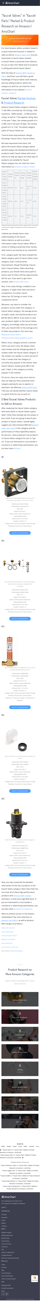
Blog (2, 1270)
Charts (3, 1220)
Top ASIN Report (6, 1273)
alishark (17, 448)
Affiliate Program (6, 1232)
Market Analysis (27, 98)
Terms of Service (6, 1244)
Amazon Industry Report (8, 1279)
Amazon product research (9, 935)
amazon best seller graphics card (17, 338)
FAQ (2, 1249)
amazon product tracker (25, 167)
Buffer (25, 1146)
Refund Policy (5, 1238)
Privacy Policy (5, 1241)
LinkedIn (31, 1146)
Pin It (37, 1146)
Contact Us (4, 1247)
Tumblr (15, 1146)
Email (20, 1146)
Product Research (14, 102)
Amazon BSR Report (7, 1276)
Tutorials (4, 1267)
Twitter (3, 1146)
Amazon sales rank (22, 55)
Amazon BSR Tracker (22, 895)
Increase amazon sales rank (9, 947)
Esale (3, 1291)
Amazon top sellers (9, 920)
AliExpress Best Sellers (11, 334)
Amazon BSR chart (20, 281)
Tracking (3, 1226)
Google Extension (6, 1255)
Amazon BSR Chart (29, 387)
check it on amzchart (20, 533)
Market (3, 1223)
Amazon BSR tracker (7, 932)
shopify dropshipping (16, 951)
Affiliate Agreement (7, 1235)
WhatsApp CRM (6, 1285)
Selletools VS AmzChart (8, 939)
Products (4, 1214)
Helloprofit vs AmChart (8, 928)
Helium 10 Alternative (7, 1252)
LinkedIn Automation (7, 1288)
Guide (3, 1264)
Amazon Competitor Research (10, 1258)
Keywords (4, 1217)
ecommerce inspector (23, 909)
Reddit (9, 1146)
